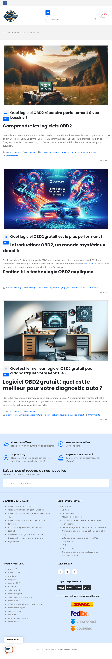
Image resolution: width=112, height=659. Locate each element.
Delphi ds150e (14, 621)
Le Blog (65, 509)
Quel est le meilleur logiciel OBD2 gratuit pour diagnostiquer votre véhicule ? (52, 371)
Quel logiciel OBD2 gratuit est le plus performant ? (56, 236)
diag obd (12, 579)
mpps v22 (12, 569)
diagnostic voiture (33, 415)
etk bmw (12, 586)
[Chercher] (96, 19)
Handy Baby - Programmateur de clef (25, 534)
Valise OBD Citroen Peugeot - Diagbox (26, 509)
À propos (66, 506)
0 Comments (12, 156)
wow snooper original (18, 618)
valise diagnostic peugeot (20, 597)
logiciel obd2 (55, 152)
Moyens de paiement (72, 516)
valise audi (13, 600)
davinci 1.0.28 (14, 572)
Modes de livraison (71, 513)
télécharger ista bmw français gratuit (25, 604)
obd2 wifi (12, 614)
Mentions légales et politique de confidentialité (84, 527)
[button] (48, 12)
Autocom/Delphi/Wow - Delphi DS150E (26, 527)
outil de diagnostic (71, 152)
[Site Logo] (10, 15)
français (44, 152)
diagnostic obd (15, 611)
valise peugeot (15, 593)
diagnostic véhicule (15, 415)
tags (83, 152)
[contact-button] (106, 483)
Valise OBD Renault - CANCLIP (21, 506)
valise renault (14, 590)
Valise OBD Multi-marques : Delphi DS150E (27, 520)
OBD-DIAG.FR (90, 263)
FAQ (64, 545)
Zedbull (11, 531)
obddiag (12, 576)
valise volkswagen (16, 607)
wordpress (91, 152)
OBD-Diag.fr (30, 152)
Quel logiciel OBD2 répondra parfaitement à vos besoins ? (54, 115)
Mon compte (68, 548)
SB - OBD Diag (14, 152)
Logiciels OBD (14, 541)
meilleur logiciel (63, 415)
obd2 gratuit (78, 415)
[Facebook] (5, 3)
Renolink (12, 523)
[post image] (56, 75)
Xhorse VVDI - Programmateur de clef (25, 538)
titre (69, 287)
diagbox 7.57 (14, 583)
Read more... (103, 160)
